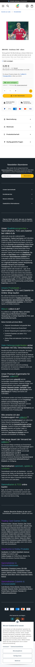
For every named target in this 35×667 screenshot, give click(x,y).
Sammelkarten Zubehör (20, 246)
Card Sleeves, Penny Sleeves (10, 587)
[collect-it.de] (17, 6)
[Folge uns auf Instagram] (17, 619)
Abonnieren (27, 176)
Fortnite (29, 572)
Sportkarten (4, 552)
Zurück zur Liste (5, 11)
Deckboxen (13, 591)
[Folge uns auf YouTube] (22, 619)
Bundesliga (4, 568)
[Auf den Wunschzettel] (30, 91)
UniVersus (27, 534)
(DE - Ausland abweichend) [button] (20, 85)
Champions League (15, 568)
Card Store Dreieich (17, 275)
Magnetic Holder (13, 589)
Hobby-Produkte (6, 556)
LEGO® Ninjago (22, 572)
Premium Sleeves (25, 587)
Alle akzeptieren (17, 651)
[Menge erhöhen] (15, 91)
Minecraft (4, 574)
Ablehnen (17, 660)
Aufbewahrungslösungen (8, 593)
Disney (18, 574)
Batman (3, 576)
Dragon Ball (24, 574)
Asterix (30, 574)
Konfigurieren (17, 655)
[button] (3, 6)
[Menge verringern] (4, 91)
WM (25, 568)
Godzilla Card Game (7, 536)
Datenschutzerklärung (7, 170)
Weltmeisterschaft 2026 (8, 570)
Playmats (21, 591)
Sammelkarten (5, 238)
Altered (16, 538)
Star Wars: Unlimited (20, 536)
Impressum (6, 646)
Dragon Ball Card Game (16, 534)
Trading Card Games (17, 238)
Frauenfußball (20, 570)
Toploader (4, 589)
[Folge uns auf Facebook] (12, 619)
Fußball (13, 552)
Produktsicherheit (12, 134)
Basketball (20, 552)
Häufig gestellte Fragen (14, 142)
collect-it (23, 417)
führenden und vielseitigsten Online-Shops (20, 244)
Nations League (11, 572)
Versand (16, 68)
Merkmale (10, 127)
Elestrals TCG (9, 538)
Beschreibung (11, 119)
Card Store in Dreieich (16, 432)
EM (22, 568)
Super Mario (11, 574)
